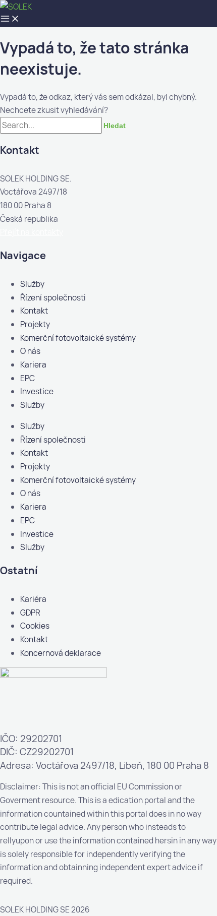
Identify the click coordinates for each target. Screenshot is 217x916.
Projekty (35, 324)
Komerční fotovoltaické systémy (78, 337)
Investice (36, 391)
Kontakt (34, 310)
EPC (27, 378)
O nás (30, 350)
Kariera (33, 364)
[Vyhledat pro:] (51, 125)
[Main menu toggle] (10, 19)
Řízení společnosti (53, 297)
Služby (32, 283)
